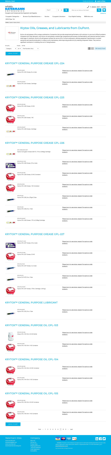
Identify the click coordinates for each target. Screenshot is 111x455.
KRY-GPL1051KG (20, 411)
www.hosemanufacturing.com (13, 445)
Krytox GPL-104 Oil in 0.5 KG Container (28, 368)
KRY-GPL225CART (21, 127)
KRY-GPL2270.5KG (21, 252)
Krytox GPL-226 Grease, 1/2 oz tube (27, 163)
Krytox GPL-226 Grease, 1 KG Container (28, 186)
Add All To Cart (13, 53)
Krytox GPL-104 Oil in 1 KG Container (27, 379)
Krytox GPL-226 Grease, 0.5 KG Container (29, 174)
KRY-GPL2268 (20, 207)
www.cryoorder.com (10, 444)
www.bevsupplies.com (11, 442)
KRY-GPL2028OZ (21, 309)
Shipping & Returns (35, 445)
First (39, 429)
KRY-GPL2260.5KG (21, 172)
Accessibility (33, 451)
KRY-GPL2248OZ (21, 70)
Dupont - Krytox (13, 22)
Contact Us (103, 13)
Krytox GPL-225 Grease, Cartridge (26, 129)
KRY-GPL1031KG (20, 343)
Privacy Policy (33, 444)
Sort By (23, 45)
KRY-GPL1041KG (20, 377)
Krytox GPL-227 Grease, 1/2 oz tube (27, 243)
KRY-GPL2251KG (21, 115)
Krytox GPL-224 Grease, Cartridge (26, 83)
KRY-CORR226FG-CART (22, 150)
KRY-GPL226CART (21, 218)
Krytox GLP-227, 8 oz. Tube (25, 277)
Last (71, 429)
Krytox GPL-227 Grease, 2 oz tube (27, 266)
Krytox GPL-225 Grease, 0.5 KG (26, 106)
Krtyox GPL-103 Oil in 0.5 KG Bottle (27, 334)
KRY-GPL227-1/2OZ (21, 241)
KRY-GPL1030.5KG (21, 332)
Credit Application (35, 449)
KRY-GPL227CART (21, 286)
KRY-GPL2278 (20, 275)
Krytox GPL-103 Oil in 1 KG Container (27, 345)
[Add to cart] (66, 10)
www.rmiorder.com (10, 440)
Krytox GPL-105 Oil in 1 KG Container (27, 413)
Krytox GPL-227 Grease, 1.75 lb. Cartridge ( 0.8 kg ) (31, 288)
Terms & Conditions (35, 447)
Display (18, 45)
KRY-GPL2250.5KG (21, 104)
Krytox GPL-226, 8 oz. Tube (25, 209)
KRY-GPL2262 (20, 195)
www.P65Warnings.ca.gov (62, 446)
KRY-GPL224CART (21, 81)
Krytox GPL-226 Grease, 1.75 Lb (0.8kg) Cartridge (31, 220)
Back (18, 22)
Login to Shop (101, 1)
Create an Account (88, 1)
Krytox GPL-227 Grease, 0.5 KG (26, 254)
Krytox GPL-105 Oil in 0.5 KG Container (28, 402)
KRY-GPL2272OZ (21, 264)
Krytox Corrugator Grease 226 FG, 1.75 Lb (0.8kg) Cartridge (33, 151)
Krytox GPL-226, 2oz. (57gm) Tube (27, 197)
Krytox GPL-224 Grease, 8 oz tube (27, 72)
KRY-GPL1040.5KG (21, 366)
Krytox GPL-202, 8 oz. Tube (25, 311)
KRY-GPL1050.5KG (21, 400)
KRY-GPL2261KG (21, 184)
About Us (32, 440)
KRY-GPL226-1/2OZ (21, 161)
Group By (7, 45)
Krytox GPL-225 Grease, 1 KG (25, 117)
